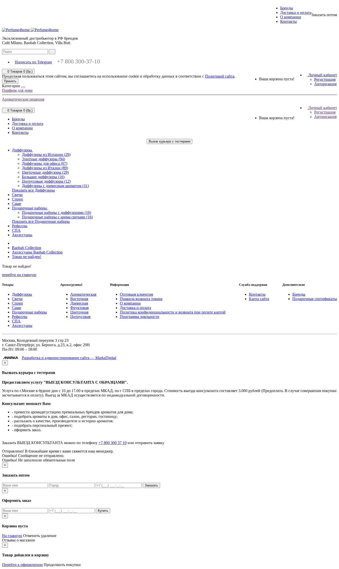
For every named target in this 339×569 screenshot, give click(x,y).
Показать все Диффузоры (33, 190)
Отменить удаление (39, 536)
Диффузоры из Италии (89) (45, 168)
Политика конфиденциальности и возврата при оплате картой (173, 312)
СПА (16, 230)
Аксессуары (22, 235)
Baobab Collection (26, 248)
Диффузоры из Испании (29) (46, 154)
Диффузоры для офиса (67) (44, 163)
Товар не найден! (26, 257)
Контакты (288, 21)
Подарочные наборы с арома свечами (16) (57, 217)
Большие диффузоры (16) (43, 177)
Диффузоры (22, 150)
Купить (103, 510)
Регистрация (325, 79)
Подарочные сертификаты (314, 299)
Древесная (79, 303)
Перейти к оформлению (22, 565)
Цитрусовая (80, 316)
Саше (16, 203)
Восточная (79, 299)
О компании (290, 17)
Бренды (286, 8)
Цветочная (79, 312)
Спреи (17, 199)
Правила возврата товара (141, 299)
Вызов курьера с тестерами (169, 141)
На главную (12, 536)
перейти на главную (19, 275)
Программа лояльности (139, 316)
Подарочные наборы (30, 208)
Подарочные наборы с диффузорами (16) (56, 212)
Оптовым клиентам (136, 294)
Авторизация (325, 84)
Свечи (17, 195)
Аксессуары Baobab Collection (37, 252)
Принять (10, 81)
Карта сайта (259, 299)
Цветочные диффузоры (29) (45, 172)
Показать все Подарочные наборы (41, 221)
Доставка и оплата (295, 12)
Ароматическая (83, 294)
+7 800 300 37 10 (113, 443)
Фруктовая (79, 308)
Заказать (151, 485)
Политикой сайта (219, 76)
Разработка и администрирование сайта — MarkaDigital (69, 358)
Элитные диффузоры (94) (43, 159)
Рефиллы (19, 226)
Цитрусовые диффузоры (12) (46, 181)
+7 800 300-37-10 (78, 61)
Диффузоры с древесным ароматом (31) (55, 186)
